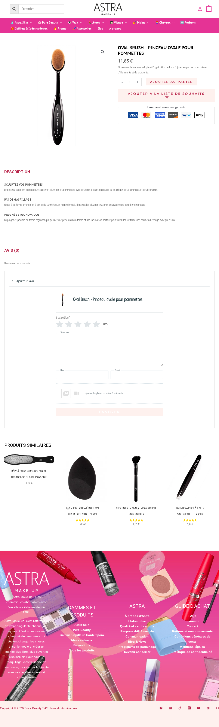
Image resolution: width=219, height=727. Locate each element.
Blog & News (137, 641)
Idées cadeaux (81, 640)
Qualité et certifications (137, 626)
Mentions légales (192, 646)
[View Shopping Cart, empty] (209, 8)
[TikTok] (179, 707)
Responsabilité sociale (137, 631)
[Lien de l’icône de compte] (200, 9)
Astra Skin (81, 624)
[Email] (217, 707)
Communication (137, 636)
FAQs (192, 616)
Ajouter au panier (171, 82)
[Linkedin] (208, 707)
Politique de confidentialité (192, 652)
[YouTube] (198, 707)
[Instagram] (170, 707)
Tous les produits (82, 650)
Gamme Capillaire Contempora (82, 635)
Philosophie (137, 621)
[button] (30, 23)
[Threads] (189, 707)
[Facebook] (161, 707)
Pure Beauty (82, 630)
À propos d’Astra (137, 616)
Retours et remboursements (192, 631)
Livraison (192, 621)
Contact (192, 626)
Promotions (81, 645)
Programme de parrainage (137, 646)
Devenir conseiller (137, 652)
